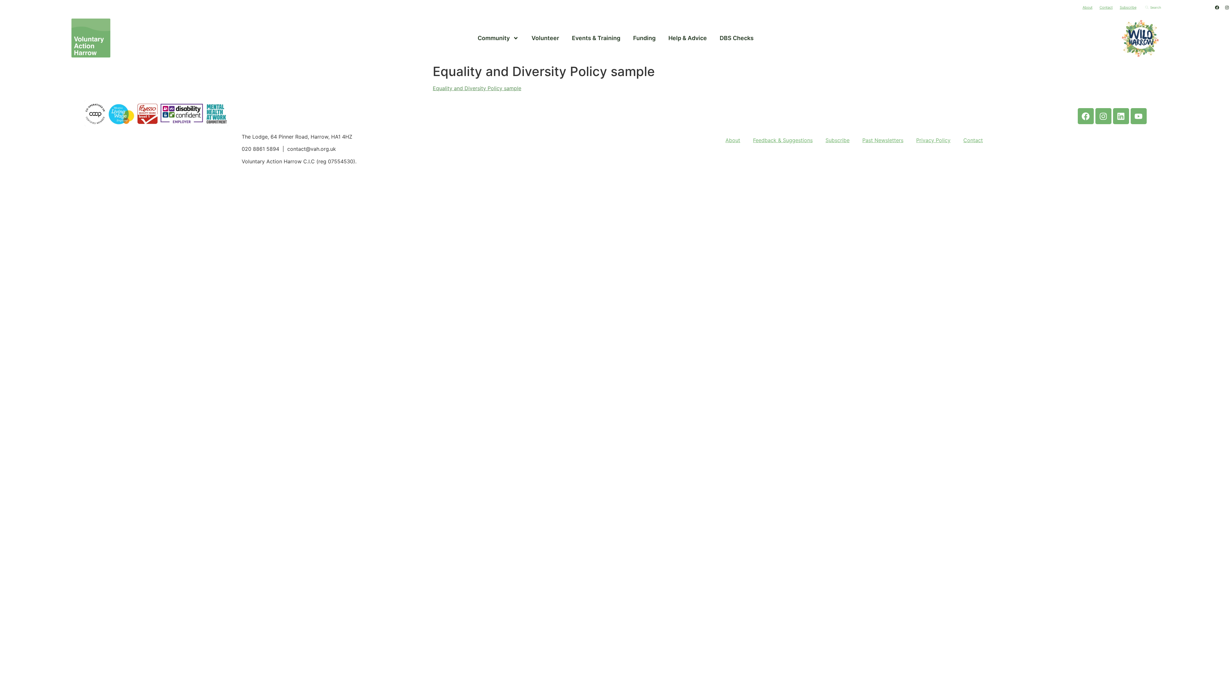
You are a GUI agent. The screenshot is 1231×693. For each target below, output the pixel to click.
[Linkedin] (1121, 116)
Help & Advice (687, 38)
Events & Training (596, 38)
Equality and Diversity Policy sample (477, 88)
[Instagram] (1227, 7)
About (1088, 7)
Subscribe (1128, 7)
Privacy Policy (933, 140)
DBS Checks (737, 38)
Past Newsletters (882, 140)
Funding (644, 38)
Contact (1106, 7)
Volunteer (545, 38)
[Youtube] (1139, 116)
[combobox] (1176, 7)
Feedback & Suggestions (783, 140)
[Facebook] (1217, 7)
